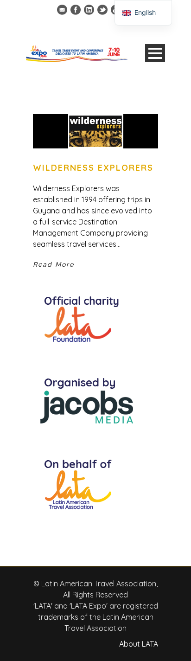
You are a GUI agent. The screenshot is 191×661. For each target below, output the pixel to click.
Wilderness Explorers (93, 167)
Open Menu (155, 53)
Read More (53, 264)
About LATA (138, 643)
